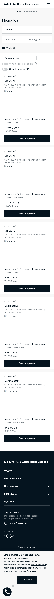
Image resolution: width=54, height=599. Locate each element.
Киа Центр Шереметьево (25, 4)
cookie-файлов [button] (38, 565)
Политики (32, 571)
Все (19, 11)
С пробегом (30, 11)
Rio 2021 (9, 81)
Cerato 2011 (11, 381)
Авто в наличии (12, 478)
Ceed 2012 (11, 306)
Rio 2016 (9, 231)
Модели (8, 470)
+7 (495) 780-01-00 (18, 523)
